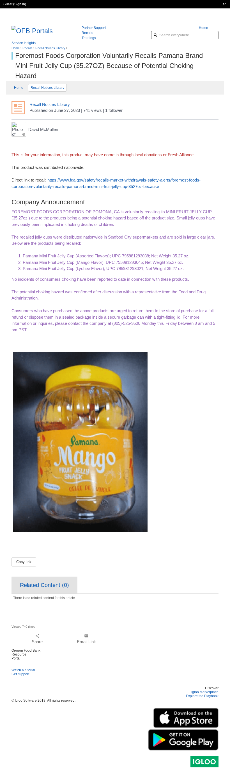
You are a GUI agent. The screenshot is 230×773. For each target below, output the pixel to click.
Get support (20, 674)
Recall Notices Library (50, 48)
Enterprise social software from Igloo (204, 761)
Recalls (27, 48)
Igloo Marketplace (205, 692)
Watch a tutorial (23, 670)
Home (16, 48)
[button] (224, 4)
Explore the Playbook (202, 696)
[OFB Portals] (32, 30)
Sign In (19, 4)
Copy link (23, 562)
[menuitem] (209, 27)
